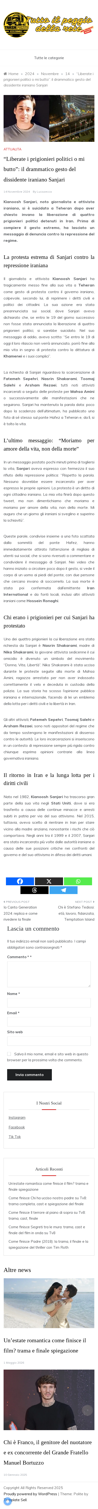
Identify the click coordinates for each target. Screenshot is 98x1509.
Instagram (17, 1117)
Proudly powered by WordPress (31, 1494)
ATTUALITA (12, 149)
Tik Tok (15, 1136)
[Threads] (34, 890)
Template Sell (15, 1500)
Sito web (15, 1032)
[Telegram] (63, 890)
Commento (18, 957)
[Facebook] (20, 881)
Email (13, 1013)
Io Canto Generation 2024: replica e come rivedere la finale (21, 913)
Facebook (17, 1127)
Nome (13, 993)
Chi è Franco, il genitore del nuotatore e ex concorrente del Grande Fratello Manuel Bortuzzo (48, 1452)
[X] (49, 881)
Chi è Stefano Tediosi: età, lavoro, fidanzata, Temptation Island (76, 913)
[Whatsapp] (78, 881)
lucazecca (44, 191)
